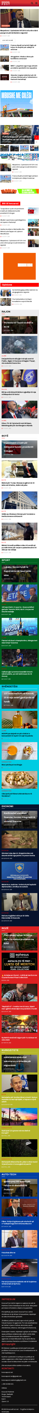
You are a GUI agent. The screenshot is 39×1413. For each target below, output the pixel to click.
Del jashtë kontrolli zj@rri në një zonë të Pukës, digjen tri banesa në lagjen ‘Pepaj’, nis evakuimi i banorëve (18, 361)
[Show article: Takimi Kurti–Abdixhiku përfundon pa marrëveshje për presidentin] (24, 148)
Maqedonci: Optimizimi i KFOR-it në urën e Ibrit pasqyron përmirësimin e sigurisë (25, 167)
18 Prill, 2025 (6, 1167)
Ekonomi (5, 850)
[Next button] (36, 137)
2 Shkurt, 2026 (7, 1011)
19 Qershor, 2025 (7, 1104)
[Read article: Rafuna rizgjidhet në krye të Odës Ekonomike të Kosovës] (19, 902)
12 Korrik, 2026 (9, 947)
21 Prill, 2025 (6, 1135)
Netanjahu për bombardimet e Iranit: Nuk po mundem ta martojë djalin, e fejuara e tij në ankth (19, 1099)
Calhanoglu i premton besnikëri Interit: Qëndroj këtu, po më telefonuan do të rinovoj (17, 674)
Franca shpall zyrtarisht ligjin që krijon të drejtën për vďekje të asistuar (23, 47)
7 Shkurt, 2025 (7, 1226)
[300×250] (16, 103)
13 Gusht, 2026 (16, 70)
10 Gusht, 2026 (7, 738)
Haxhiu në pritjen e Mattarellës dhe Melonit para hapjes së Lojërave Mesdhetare (12, 231)
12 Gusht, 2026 (16, 82)
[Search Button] (32, 3)
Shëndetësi (6, 762)
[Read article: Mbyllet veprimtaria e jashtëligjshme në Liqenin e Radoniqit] (33, 223)
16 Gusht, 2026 (16, 61)
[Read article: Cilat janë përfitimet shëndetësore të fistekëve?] (19, 780)
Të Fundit (5, 25)
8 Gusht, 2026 (7, 679)
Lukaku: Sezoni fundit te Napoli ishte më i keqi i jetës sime (17, 571)
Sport (4, 669)
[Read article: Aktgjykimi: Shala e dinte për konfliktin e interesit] (4, 59)
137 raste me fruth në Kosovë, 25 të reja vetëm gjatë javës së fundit (19, 697)
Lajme (6, 318)
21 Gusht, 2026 (5, 36)
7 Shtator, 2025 (9, 1069)
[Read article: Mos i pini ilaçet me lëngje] (19, 751)
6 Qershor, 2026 (7, 889)
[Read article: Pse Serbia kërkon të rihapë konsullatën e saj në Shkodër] (5, 302)
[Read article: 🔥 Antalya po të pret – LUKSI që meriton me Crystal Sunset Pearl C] (19, 961)
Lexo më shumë (8, 40)
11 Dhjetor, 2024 (7, 1255)
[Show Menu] (36, 3)
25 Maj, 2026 (6, 980)
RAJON (4, 389)
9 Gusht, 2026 (6, 767)
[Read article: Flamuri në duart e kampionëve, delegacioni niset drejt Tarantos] (19, 627)
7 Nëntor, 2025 (7, 1042)
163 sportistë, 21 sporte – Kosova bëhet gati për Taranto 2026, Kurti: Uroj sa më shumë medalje (18, 609)
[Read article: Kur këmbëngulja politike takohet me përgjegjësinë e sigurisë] (5, 293)
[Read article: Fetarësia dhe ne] (19, 1239)
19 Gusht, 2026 (16, 52)
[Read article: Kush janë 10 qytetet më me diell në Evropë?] (19, 1117)
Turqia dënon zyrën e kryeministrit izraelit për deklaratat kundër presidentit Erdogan (12, 211)
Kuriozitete (7, 1128)
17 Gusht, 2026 (7, 428)
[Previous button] (36, 142)
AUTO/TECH (6, 1218)
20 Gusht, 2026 (7, 397)
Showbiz (5, 1003)
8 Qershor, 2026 (7, 858)
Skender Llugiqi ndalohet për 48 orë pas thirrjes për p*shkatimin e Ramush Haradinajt (24, 77)
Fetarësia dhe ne (8, 1253)
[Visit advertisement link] (19, 157)
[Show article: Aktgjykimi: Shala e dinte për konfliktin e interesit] (34, 148)
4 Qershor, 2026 (7, 920)
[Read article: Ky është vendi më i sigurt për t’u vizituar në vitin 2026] (19, 1024)
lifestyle (5, 1035)
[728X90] (19, 191)
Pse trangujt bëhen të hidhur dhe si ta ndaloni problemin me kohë (19, 939)
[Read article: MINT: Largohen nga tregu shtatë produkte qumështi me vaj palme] (4, 68)
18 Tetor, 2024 (7, 1286)
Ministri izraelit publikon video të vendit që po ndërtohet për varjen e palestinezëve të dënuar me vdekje (19, 547)
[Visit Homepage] (6, 3)
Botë (4, 480)
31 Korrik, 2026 (17, 304)
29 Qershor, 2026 (10, 825)
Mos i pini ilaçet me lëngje (12, 765)
